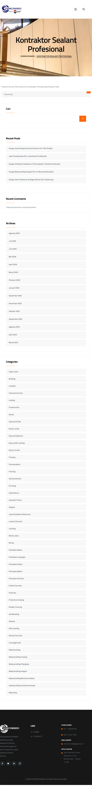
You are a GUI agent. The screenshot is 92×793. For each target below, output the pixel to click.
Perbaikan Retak (15, 564)
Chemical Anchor (16, 393)
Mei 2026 (12, 257)
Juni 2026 (13, 249)
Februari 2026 (14, 280)
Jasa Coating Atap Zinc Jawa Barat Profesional (28, 156)
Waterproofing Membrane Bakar (22, 678)
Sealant (12, 621)
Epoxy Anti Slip (15, 422)
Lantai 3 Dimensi (15, 521)
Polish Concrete (15, 586)
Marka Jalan (14, 536)
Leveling (12, 529)
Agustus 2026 (14, 233)
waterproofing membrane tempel (22, 685)
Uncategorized (15, 643)
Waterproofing (14, 650)
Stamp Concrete (15, 636)
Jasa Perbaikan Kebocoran (20, 514)
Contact (38, 736)
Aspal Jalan (13, 372)
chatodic (12, 386)
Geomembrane (15, 479)
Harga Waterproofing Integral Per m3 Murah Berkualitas (31, 172)
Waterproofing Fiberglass (19, 664)
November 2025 (15, 303)
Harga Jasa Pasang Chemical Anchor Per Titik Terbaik (30, 148)
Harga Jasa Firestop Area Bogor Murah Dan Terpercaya (31, 180)
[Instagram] (20, 763)
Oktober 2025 (14, 311)
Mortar (11, 543)
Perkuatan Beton (15, 571)
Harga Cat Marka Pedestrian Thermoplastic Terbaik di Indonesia (34, 164)
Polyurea (12, 593)
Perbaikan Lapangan (17, 557)
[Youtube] (8, 763)
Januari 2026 (14, 288)
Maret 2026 (13, 272)
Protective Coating (16, 600)
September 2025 (15, 319)
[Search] (89, 92)
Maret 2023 (13, 342)
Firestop (12, 457)
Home (36, 732)
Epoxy (11, 414)
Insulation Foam (15, 500)
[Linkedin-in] (14, 763)
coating (12, 400)
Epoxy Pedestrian (16, 436)
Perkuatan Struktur (16, 578)
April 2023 (13, 335)
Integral (12, 507)
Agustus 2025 (14, 327)
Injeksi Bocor (14, 493)
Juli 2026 (12, 241)
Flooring (12, 472)
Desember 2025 (15, 296)
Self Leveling (14, 628)
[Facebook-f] (2, 763)
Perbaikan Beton (15, 550)
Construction (14, 407)
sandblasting (14, 614)
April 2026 (13, 264)
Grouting (12, 486)
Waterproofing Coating (18, 657)
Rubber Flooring (15, 607)
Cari (8, 109)
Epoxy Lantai (14, 429)
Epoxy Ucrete (14, 450)
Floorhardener (14, 464)
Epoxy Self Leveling (17, 443)
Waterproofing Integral (18, 671)
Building (12, 379)
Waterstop (13, 693)
